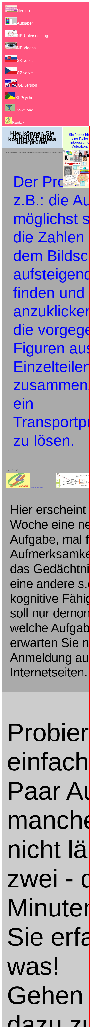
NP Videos (26, 48)
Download (24, 110)
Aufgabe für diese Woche (37, 487)
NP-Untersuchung (32, 36)
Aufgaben (25, 23)
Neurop (23, 11)
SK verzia (25, 60)
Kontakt (18, 122)
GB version (27, 85)
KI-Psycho (24, 98)
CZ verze (25, 73)
